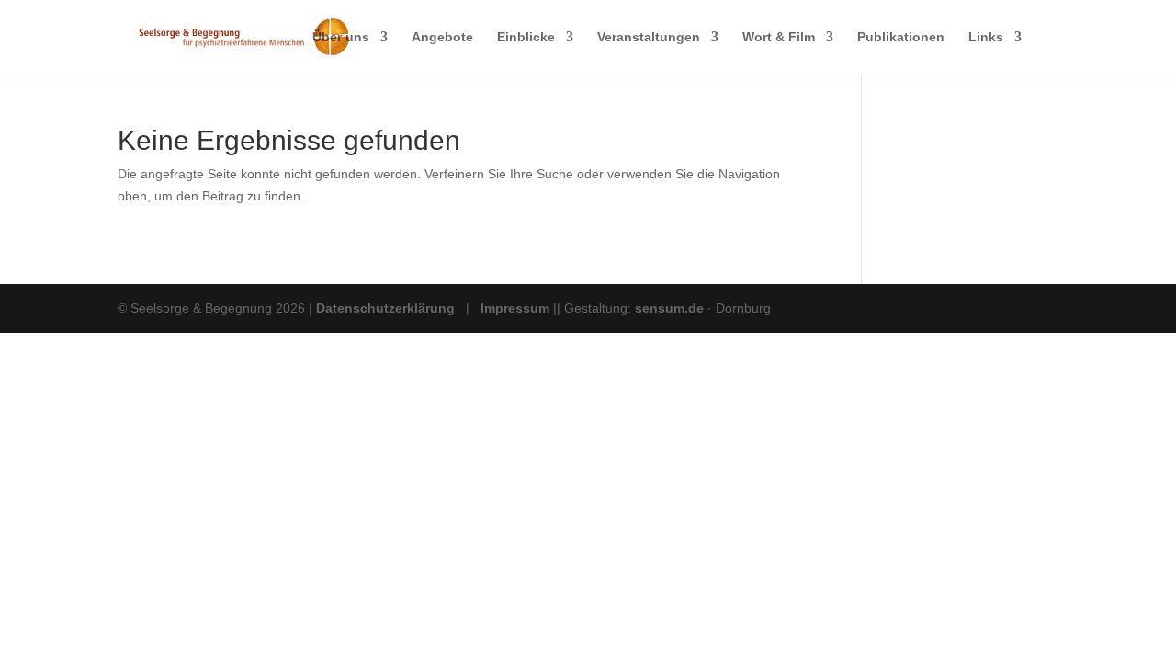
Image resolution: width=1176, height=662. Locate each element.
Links (985, 37)
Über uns (340, 37)
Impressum (515, 308)
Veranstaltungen (648, 37)
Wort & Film (778, 37)
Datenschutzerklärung (385, 308)
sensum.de (671, 308)
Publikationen (900, 37)
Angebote (442, 37)
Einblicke (526, 37)
